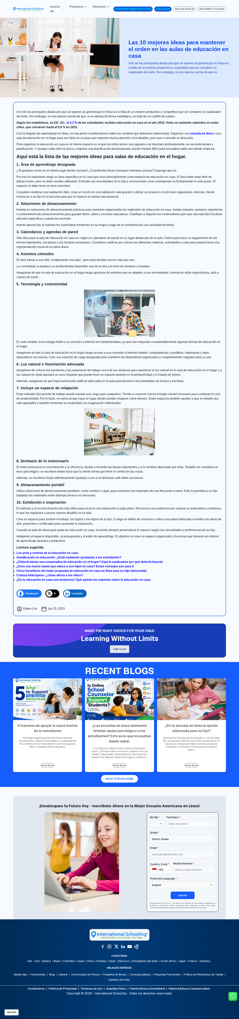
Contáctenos (36, 988)
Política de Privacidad (63, 988)
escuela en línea (201, 133)
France (193, 961)
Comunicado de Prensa (85, 974)
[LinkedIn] (123, 946)
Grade (155, 832)
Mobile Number (184, 863)
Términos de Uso (91, 988)
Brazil (57, 961)
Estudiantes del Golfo (145, 961)
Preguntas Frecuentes (167, 974)
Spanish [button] (11, 1012)
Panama (101, 961)
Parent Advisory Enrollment (147, 988)
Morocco (124, 961)
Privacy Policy (187, 908)
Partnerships (38, 974)
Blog (52, 974)
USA (37, 961)
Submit (182, 895)
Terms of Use (201, 908)
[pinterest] (136, 946)
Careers (63, 974)
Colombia (69, 961)
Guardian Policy (116, 988)
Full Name (173, 817)
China (90, 961)
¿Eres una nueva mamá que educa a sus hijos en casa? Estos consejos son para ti (75, 566)
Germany (205, 961)
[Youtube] (129, 946)
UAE (29, 961)
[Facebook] (102, 946)
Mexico (47, 961)
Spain (112, 961)
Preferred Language (163, 878)
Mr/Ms (155, 817)
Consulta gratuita (140, 974)
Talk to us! (119, 649)
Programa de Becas (114, 974)
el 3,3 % (71, 122)
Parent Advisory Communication (189, 988)
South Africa (168, 961)
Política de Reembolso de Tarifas (203, 974)
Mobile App (20, 974)
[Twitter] (116, 946)
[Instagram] (109, 946)
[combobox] (152, 870)
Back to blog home (119, 778)
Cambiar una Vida (118, 979)
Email (154, 848)
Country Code (159, 864)
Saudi (80, 961)
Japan (182, 961)
